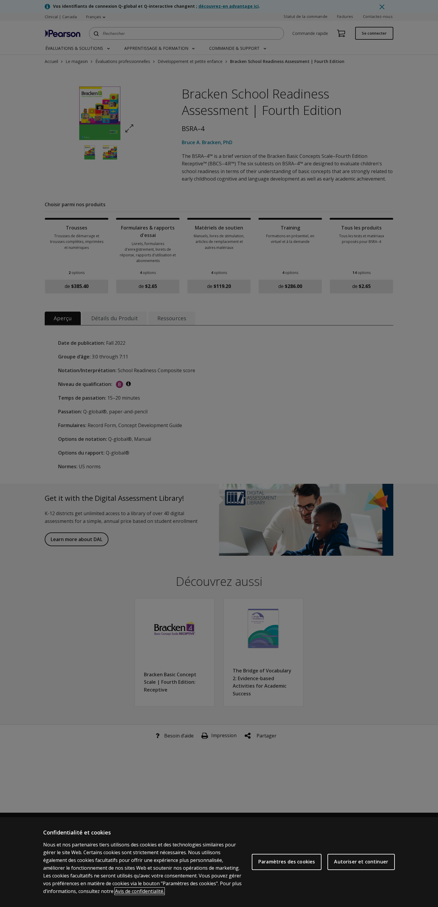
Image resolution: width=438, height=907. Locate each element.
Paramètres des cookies (286, 861)
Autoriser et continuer (361, 861)
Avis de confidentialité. (139, 891)
